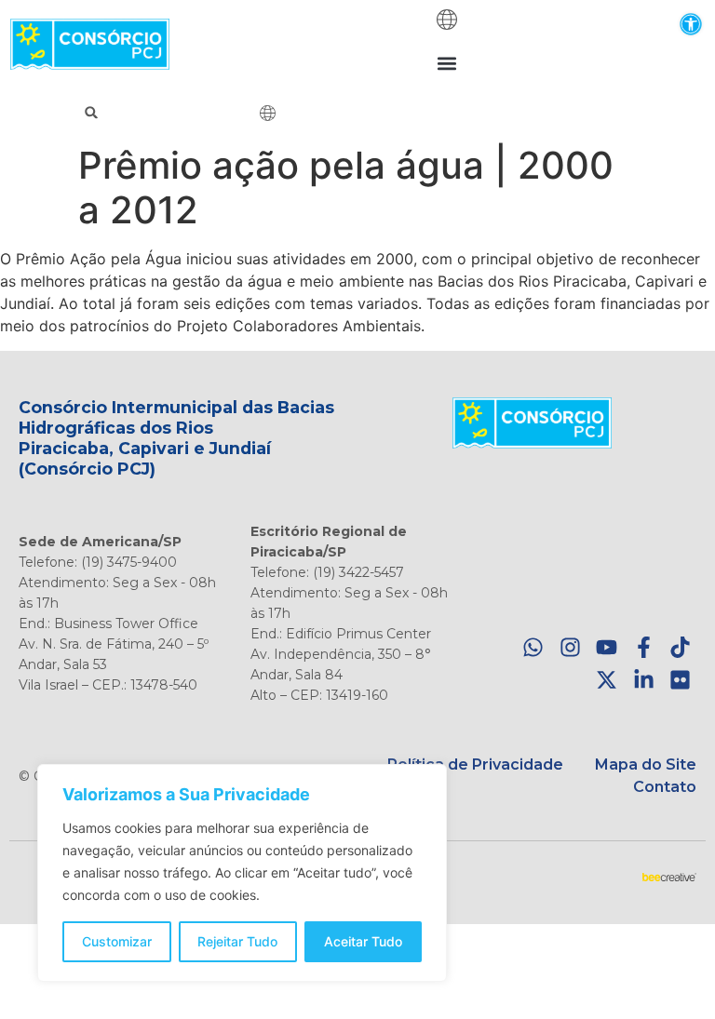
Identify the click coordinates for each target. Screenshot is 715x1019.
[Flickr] (680, 680)
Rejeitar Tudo (237, 941)
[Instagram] (570, 648)
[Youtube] (606, 648)
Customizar (117, 941)
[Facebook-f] (643, 648)
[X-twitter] (606, 680)
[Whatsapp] (533, 648)
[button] (690, 23)
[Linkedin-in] (643, 680)
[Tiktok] (680, 648)
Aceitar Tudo (363, 941)
